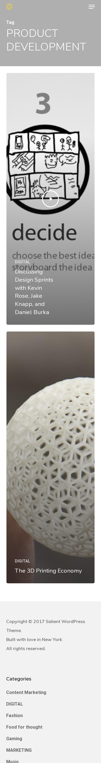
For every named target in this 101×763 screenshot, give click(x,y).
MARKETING (19, 750)
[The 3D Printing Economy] (50, 457)
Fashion (14, 715)
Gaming (14, 738)
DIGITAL (22, 262)
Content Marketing (26, 692)
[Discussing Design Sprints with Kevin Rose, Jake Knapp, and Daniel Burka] (50, 199)
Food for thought (24, 727)
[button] (92, 7)
